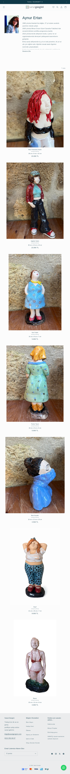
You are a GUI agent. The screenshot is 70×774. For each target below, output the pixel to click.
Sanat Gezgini (37, 765)
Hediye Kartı (30, 726)
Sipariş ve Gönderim (32, 734)
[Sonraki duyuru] (66, 2)
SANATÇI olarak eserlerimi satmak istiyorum (56, 737)
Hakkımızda (51, 724)
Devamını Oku (26, 51)
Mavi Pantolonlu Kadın (35, 149)
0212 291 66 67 (10, 738)
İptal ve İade (30, 738)
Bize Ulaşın (29, 722)
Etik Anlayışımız (53, 732)
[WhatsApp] (63, 767)
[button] (4, 7)
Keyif (35, 607)
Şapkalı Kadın (35, 241)
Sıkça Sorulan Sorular (33, 743)
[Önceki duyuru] (4, 2)
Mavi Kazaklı (35, 515)
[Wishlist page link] (53, 7)
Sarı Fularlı (35, 332)
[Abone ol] (35, 753)
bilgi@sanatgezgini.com (13, 734)
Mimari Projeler (52, 728)
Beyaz (35, 698)
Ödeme (28, 730)
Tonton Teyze (35, 424)
